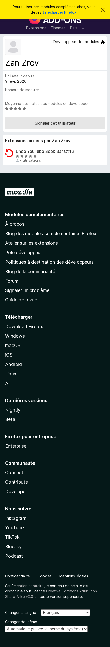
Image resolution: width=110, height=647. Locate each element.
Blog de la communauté (30, 271)
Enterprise (15, 446)
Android (13, 364)
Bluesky (13, 546)
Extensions (36, 27)
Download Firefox (24, 326)
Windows (15, 336)
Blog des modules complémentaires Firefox (50, 233)
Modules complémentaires (35, 214)
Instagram (15, 518)
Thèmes (58, 27)
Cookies (45, 576)
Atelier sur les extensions (31, 243)
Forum (11, 281)
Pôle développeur (23, 252)
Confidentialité (17, 576)
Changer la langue (20, 612)
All (7, 383)
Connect (14, 472)
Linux (10, 373)
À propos (14, 224)
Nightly (12, 410)
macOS (12, 345)
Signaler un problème (27, 290)
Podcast (14, 556)
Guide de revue (21, 300)
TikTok (12, 537)
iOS (9, 355)
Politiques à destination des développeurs (49, 262)
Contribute (16, 482)
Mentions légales (73, 576)
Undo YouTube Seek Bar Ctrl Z (45, 151)
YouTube (14, 527)
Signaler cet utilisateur (55, 123)
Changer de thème (21, 622)
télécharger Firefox (59, 12)
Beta (10, 419)
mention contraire (29, 586)
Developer (16, 491)
